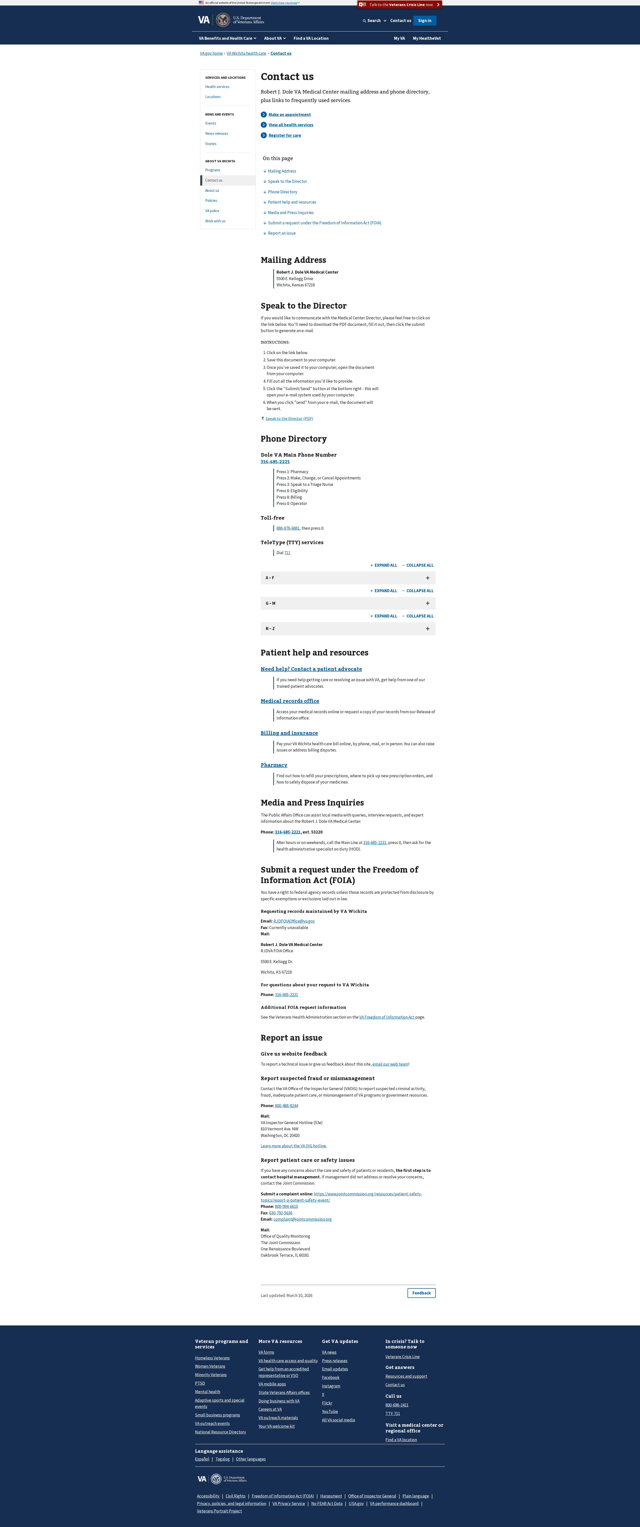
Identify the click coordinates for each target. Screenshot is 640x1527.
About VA (273, 38)
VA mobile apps (272, 1384)
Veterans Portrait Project (219, 1511)
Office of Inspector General (372, 1496)
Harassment (331, 1496)
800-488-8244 (286, 1105)
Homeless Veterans (212, 1358)
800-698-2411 (397, 1405)
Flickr (327, 1403)
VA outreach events (212, 1423)
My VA (399, 38)
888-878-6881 (288, 528)
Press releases (335, 1360)
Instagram (331, 1386)
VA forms (266, 1352)
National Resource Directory (220, 1432)
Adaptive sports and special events (219, 1403)
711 (287, 552)
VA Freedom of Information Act (386, 1017)
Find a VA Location (311, 38)
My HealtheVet (427, 38)
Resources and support (406, 1376)
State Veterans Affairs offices (284, 1392)
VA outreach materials (278, 1417)
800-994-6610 (286, 1206)
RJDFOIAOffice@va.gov (294, 921)
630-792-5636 (280, 1213)
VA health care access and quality (288, 1360)
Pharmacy (274, 764)
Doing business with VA (279, 1401)
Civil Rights (236, 1496)
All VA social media (338, 1420)
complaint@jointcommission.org (303, 1219)
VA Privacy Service (288, 1503)
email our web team (390, 1064)
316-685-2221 (374, 842)
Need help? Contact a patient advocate (311, 668)
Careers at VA (270, 1409)
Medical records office (290, 700)
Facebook (331, 1377)
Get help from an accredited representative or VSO (283, 1372)
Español (202, 1459)
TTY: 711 (393, 1413)
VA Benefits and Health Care (225, 38)
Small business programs (217, 1415)
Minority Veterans (211, 1374)
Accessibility (208, 1496)
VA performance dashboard (394, 1503)
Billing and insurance (289, 732)
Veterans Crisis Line (403, 1356)
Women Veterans (210, 1366)
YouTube (330, 1411)
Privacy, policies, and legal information (231, 1503)
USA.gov (356, 1503)
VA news (329, 1352)
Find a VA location (401, 1439)
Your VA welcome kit (276, 1426)
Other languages (251, 1459)
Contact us (400, 20)
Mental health (207, 1391)
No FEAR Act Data (326, 1503)
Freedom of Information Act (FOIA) (283, 1496)
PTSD (200, 1383)
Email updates (335, 1369)
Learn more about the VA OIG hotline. (294, 1146)
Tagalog (223, 1459)
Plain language (415, 1496)
